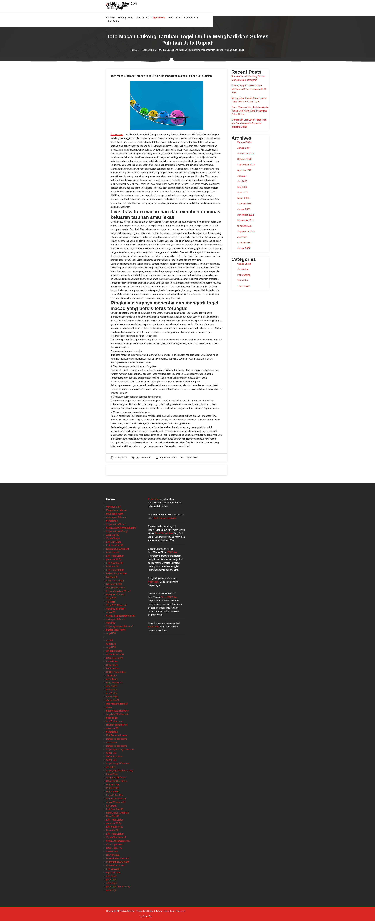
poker (109, 707)
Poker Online (243, 274)
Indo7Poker (112, 661)
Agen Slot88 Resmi (116, 777)
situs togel (111, 883)
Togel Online (147, 50)
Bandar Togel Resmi (116, 739)
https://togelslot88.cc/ (118, 591)
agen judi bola (113, 872)
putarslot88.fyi (113, 559)
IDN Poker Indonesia (116, 735)
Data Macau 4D (114, 682)
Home (134, 50)
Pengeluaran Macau (116, 510)
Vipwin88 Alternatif (116, 837)
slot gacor (111, 876)
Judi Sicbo (111, 675)
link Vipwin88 (112, 855)
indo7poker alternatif (117, 703)
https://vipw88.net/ (116, 524)
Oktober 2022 (244, 226)
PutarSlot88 (112, 784)
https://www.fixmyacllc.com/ (121, 527)
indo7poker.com (114, 721)
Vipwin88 (110, 601)
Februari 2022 (244, 242)
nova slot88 (112, 728)
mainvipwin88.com (115, 619)
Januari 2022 (243, 248)
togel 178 (111, 753)
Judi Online (242, 269)
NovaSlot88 (112, 566)
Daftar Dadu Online (116, 672)
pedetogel (111, 879)
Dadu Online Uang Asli (165, 518)
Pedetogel (153, 499)
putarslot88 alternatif (117, 710)
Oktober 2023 (244, 159)
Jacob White (169, 457)
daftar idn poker (114, 756)
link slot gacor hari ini (116, 724)
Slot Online (243, 280)
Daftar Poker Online (116, 573)
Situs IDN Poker (114, 658)
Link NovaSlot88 (114, 545)
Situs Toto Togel (115, 580)
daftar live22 (112, 700)
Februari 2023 (244, 203)
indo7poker (112, 686)
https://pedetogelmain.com (120, 749)
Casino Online (244, 263)
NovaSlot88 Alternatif (117, 549)
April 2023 (242, 192)
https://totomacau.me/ (118, 841)
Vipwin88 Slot (113, 506)
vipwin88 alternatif (115, 594)
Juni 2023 (242, 181)
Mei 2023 (242, 187)
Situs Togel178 (114, 848)
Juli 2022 (242, 237)
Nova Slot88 (112, 552)
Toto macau (117, 134)
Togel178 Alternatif (116, 605)
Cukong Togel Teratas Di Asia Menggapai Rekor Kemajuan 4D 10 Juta (248, 89)
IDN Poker (172, 552)
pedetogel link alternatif (118, 886)
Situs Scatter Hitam (116, 781)
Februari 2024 (244, 142)
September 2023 (246, 164)
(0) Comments (143, 457)
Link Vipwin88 (113, 869)
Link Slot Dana (113, 542)
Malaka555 (111, 577)
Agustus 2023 (244, 170)
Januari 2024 (243, 148)
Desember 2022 (245, 214)
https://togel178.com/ (118, 763)
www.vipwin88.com (116, 517)
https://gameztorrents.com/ (120, 615)
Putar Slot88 (113, 791)
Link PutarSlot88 (115, 556)
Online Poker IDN (115, 654)
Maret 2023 (243, 198)
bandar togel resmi (115, 629)
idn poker (111, 767)
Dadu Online (112, 665)
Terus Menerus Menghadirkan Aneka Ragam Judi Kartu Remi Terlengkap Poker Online (250, 111)
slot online (111, 742)
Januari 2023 (243, 209)
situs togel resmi (114, 513)
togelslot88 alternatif (117, 714)
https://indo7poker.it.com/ (119, 770)
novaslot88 (112, 520)
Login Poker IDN (114, 795)
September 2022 (246, 231)
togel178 (111, 633)
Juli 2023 (242, 175)
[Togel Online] (158, 17)
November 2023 (245, 153)
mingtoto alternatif (116, 798)
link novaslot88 (114, 584)
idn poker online (114, 651)
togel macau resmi (115, 587)
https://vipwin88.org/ (117, 531)
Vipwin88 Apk (113, 538)
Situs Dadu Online (164, 533)
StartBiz (147, 916)
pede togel (112, 679)
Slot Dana (111, 805)
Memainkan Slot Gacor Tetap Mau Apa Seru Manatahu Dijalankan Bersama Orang (248, 123)
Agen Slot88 (112, 534)
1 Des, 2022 (121, 457)
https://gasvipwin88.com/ (119, 626)
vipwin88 (110, 612)
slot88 (109, 640)
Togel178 (111, 598)
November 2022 (245, 220)
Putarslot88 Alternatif (117, 858)
